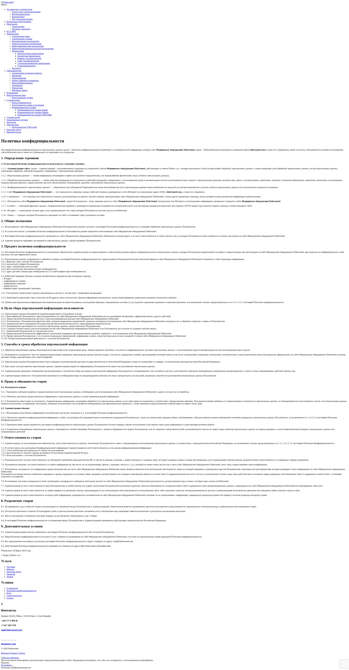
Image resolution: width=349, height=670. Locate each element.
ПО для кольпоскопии (22, 19)
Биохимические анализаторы (25, 41)
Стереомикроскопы (26, 66)
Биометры (16, 75)
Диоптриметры (19, 78)
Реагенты (16, 68)
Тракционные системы (17, 120)
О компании (12, 588)
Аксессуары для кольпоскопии (26, 12)
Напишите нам (8, 644)
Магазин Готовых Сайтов (13, 653)
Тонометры (17, 85)
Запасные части (14, 129)
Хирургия (11, 122)
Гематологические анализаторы (26, 44)
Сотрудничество (14, 595)
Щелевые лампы (19, 90)
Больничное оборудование (19, 21)
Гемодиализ (12, 24)
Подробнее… (7, 665)
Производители (14, 132)
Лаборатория (13, 34)
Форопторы (17, 88)
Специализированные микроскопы (33, 63)
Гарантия (11, 574)
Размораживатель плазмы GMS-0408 (34, 115)
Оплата (10, 598)
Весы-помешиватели (21, 102)
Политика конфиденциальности (21, 591)
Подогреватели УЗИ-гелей (24, 127)
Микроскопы (18, 51)
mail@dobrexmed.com (11, 630)
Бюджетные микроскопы (28, 56)
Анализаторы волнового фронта (27, 73)
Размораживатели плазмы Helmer (32, 112)
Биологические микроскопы (30, 53)
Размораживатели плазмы (24, 107)
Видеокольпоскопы (21, 14)
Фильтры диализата (21, 29)
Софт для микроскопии (28, 61)
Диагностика (13, 125)
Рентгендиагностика (16, 95)
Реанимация (12, 93)
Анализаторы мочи (21, 36)
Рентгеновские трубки (22, 98)
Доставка (11, 567)
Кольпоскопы (18, 17)
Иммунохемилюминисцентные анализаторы (33, 48)
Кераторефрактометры (22, 83)
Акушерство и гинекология (19, 9)
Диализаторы (18, 26)
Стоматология (13, 117)
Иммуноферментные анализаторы (28, 46)
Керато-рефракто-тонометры (25, 80)
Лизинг (10, 576)
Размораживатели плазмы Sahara (32, 110)
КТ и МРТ (11, 31)
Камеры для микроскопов (29, 58)
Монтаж (10, 569)
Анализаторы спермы (22, 39)
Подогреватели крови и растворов (28, 105)
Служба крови (13, 100)
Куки (9, 593)
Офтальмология (14, 71)
